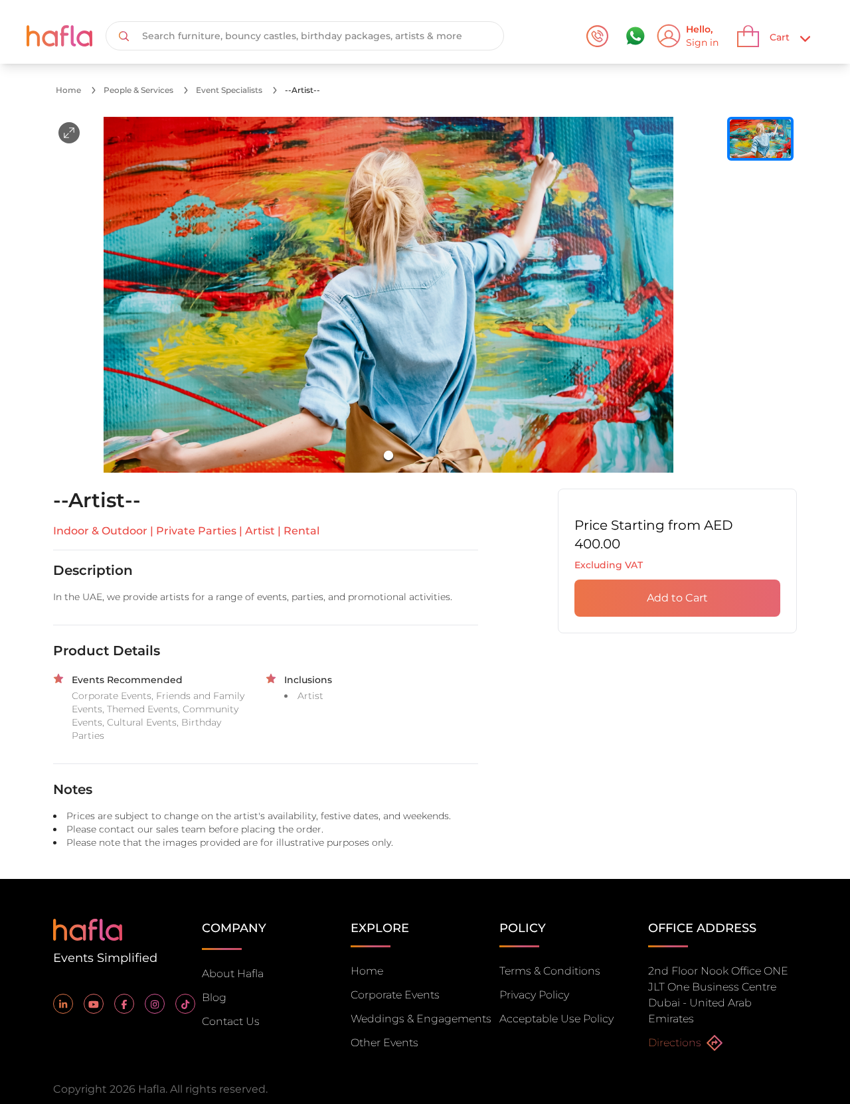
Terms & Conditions (549, 971)
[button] (388, 295)
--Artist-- (302, 90)
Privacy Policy (534, 994)
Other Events (384, 1042)
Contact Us (231, 1021)
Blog (214, 997)
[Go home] (87, 928)
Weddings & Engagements (421, 1018)
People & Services (138, 90)
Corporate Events (395, 994)
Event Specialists (229, 90)
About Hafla (233, 973)
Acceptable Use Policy (556, 1018)
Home (68, 90)
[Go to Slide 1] (388, 455)
